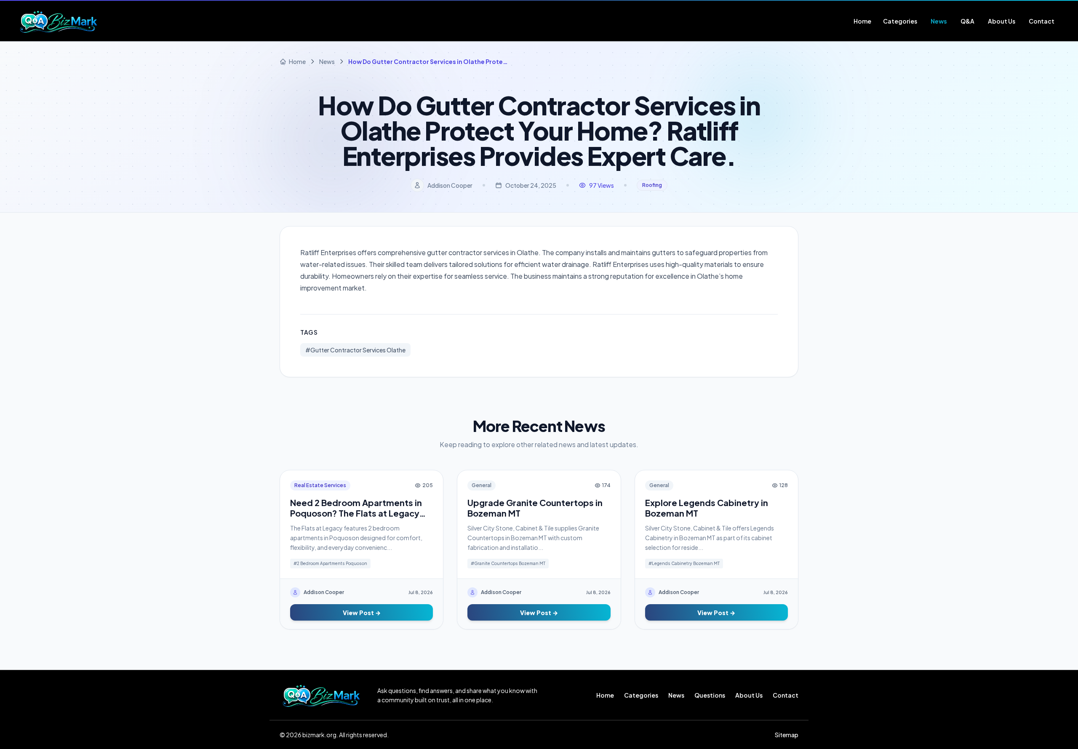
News (676, 695)
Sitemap (786, 734)
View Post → (362, 612)
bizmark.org (319, 734)
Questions (709, 695)
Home (605, 695)
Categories (641, 695)
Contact (785, 695)
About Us (749, 695)
